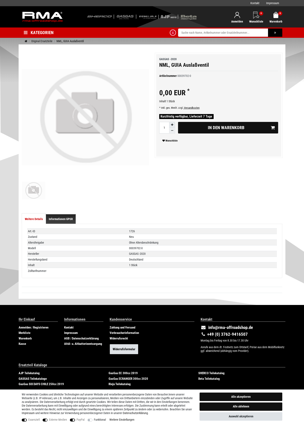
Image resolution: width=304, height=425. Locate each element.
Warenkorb (25, 338)
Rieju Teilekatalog (120, 384)
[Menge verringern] (172, 130)
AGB (66, 338)
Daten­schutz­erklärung (135, 413)
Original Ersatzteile (42, 41)
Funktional (100, 419)
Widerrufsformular (124, 349)
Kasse (22, 344)
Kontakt (254, 3)
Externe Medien (58, 419)
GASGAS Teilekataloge (33, 379)
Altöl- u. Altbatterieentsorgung (83, 344)
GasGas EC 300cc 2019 (123, 373)
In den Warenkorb (226, 127)
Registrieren (40, 327)
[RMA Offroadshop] (42, 16)
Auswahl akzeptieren (241, 416)
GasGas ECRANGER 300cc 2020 (128, 379)
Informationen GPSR (61, 219)
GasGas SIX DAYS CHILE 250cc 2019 (41, 384)
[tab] (34, 219)
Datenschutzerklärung (85, 338)
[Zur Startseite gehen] (26, 41)
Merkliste (24, 333)
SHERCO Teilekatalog (211, 373)
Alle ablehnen (241, 406)
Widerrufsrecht (119, 338)
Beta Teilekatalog (209, 379)
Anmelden (25, 327)
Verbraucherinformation (124, 333)
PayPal (81, 419)
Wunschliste (171, 140)
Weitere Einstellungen (121, 419)
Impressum (272, 3)
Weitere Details (34, 219)
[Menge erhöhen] (172, 125)
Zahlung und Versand (122, 327)
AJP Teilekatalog (29, 373)
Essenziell (34, 419)
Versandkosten (191, 107)
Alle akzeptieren (241, 396)
